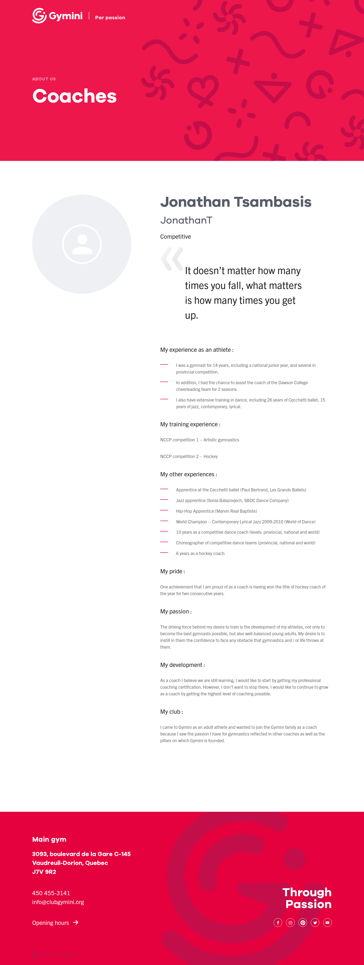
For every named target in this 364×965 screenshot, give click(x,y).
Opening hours (50, 922)
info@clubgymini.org (58, 901)
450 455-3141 (51, 892)
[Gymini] (78, 16)
